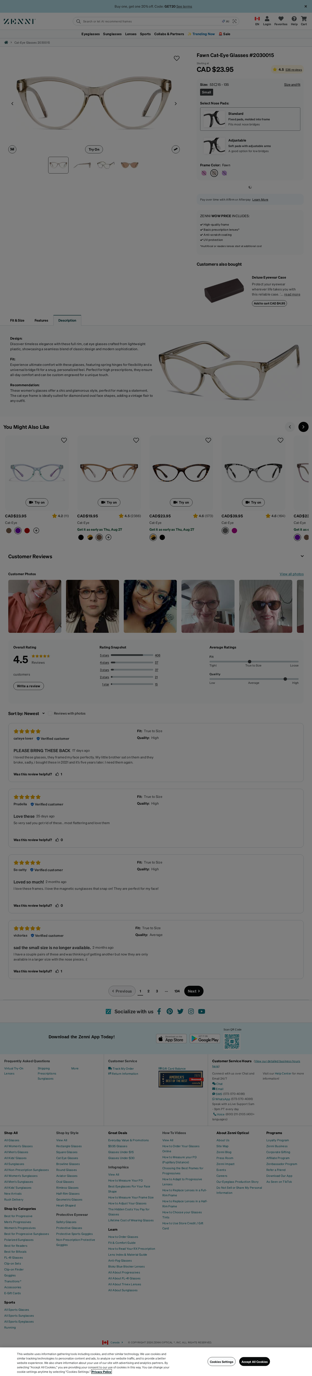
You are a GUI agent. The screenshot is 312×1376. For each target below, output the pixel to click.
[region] (156, 1361)
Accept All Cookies (255, 1361)
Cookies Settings (221, 1361)
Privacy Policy (101, 1371)
